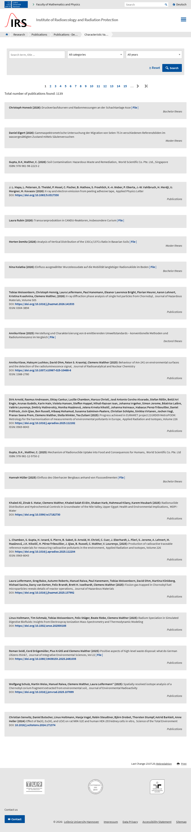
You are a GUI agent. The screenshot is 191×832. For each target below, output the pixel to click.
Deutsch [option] (181, 4)
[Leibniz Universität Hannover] (16, 4)
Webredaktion (164, 763)
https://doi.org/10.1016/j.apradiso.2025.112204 (45, 551)
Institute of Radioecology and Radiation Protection (77, 20)
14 (118, 86)
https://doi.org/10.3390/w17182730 (37, 514)
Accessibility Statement (157, 822)
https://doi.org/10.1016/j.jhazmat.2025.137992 (44, 592)
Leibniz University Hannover (81, 822)
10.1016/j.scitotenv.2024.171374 (35, 725)
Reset (156, 67)
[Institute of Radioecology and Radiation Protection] (5, 34)
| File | (134, 107)
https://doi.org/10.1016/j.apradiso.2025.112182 (45, 423)
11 (98, 86)
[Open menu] (184, 20)
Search (174, 68)
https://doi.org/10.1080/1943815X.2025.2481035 (45, 659)
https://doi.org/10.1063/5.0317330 (37, 195)
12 (105, 86)
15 (125, 86)
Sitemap (181, 822)
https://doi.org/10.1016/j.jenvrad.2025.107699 (44, 692)
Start (166, 4)
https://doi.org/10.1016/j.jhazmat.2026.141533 (44, 304)
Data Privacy (130, 822)
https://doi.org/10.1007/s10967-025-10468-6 (43, 370)
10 (91, 86)
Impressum (111, 822)
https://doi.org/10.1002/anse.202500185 (40, 625)
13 (111, 86)
